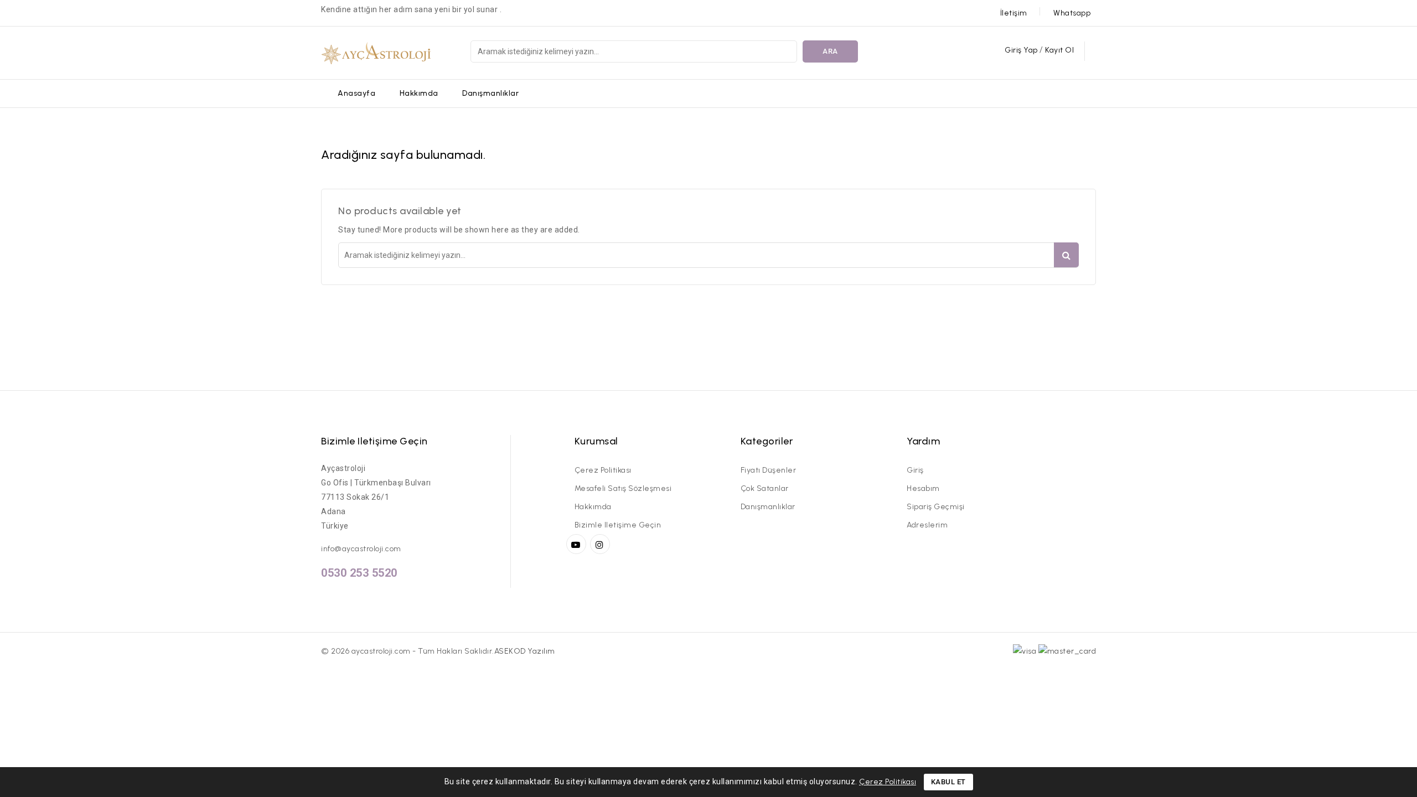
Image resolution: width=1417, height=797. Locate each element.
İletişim (1013, 13)
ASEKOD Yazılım (524, 651)
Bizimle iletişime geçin (374, 441)
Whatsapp (1071, 13)
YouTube (577, 544)
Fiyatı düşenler (769, 470)
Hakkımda (419, 93)
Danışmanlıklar (490, 93)
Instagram (601, 544)
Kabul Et (948, 782)
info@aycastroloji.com (361, 548)
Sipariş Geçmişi (936, 506)
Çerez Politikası (603, 470)
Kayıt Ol (1059, 50)
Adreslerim (927, 525)
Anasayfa (356, 93)
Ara (830, 51)
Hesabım (923, 488)
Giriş (915, 470)
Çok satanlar (765, 488)
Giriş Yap (1022, 50)
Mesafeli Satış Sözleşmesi (623, 488)
